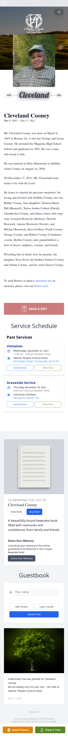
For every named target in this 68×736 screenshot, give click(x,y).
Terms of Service (43, 721)
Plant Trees (48, 367)
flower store (41, 286)
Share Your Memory (22, 558)
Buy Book (34, 511)
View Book (16, 511)
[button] (34, 650)
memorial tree (43, 280)
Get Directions (20, 367)
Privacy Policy (24, 721)
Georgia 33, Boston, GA (26, 397)
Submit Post (34, 614)
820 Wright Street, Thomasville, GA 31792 (36, 361)
